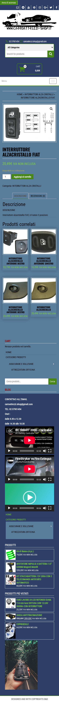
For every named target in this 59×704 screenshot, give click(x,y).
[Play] (9, 451)
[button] (29, 497)
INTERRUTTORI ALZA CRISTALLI (39, 94)
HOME (8, 352)
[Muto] (44, 451)
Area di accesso (9, 2)
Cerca (52, 381)
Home (20, 94)
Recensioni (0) (38, 196)
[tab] (20, 196)
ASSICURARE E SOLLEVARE (21, 364)
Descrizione (20, 196)
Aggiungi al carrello (22, 176)
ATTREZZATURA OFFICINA (23, 369)
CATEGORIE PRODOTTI (16, 357)
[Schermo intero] (49, 451)
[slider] (27, 508)
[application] (29, 440)
